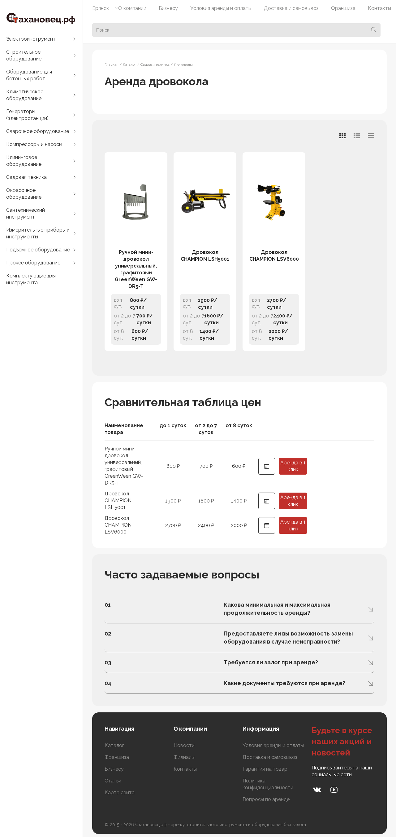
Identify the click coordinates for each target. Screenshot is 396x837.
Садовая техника (26, 177)
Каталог (114, 745)
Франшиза (343, 8)
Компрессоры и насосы (34, 144)
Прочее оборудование (33, 263)
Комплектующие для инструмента (31, 279)
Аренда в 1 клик (293, 466)
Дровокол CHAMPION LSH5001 (205, 255)
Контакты (379, 8)
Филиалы (184, 757)
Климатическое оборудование (24, 95)
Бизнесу (168, 8)
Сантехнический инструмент (25, 213)
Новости (184, 745)
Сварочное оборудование (37, 131)
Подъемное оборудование (38, 250)
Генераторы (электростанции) (27, 114)
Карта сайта (120, 792)
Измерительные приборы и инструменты (38, 233)
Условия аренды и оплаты (221, 8)
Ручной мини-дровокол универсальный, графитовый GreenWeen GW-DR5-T (136, 269)
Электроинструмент (31, 39)
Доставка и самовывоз (291, 8)
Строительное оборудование (23, 55)
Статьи (113, 781)
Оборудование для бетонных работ (29, 75)
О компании (132, 8)
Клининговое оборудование (23, 160)
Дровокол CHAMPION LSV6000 (274, 255)
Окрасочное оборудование (23, 193)
